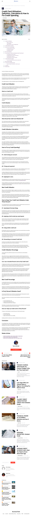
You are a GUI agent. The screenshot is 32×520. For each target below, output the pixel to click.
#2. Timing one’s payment (10, 49)
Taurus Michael (16, 346)
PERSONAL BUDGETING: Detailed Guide (23, 434)
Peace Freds (19, 389)
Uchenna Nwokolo (20, 455)
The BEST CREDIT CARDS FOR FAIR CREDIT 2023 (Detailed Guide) (23, 401)
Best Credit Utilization (8, 51)
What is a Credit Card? (10, 42)
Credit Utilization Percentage (9, 58)
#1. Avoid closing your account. (11, 48)
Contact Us (6, 513)
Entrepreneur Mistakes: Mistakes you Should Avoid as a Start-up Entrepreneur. (6, 493)
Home (2, 5)
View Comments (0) (16, 349)
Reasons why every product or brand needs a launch (6, 484)
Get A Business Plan (26, 513)
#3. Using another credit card (10, 56)
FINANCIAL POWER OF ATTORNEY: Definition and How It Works (23, 418)
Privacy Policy (19, 513)
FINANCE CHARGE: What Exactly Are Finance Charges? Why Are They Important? (23, 367)
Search (13, 462)
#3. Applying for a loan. (10, 50)
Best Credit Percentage (8, 61)
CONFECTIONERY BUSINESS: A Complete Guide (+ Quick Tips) (5, 504)
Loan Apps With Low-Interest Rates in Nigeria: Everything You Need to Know (23, 385)
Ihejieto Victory (8, 473)
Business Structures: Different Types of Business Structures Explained (6, 488)
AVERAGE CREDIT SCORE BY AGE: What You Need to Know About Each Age (23, 451)
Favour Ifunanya (8, 467)
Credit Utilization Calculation (9, 45)
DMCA (22, 513)
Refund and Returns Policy (12, 513)
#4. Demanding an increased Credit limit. (12, 57)
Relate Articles (7, 66)
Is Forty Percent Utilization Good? (10, 62)
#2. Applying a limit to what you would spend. (12, 55)
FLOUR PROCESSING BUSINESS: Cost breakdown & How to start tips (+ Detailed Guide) (6, 499)
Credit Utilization (9, 43)
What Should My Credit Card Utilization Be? (12, 44)
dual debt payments (23, 180)
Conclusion (6, 65)
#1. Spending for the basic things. (11, 54)
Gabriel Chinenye (20, 406)
